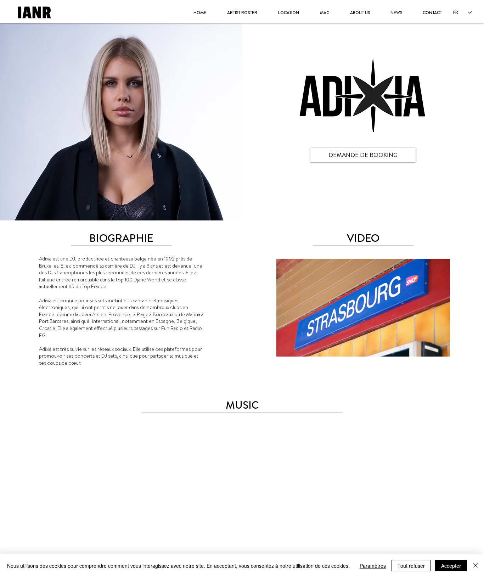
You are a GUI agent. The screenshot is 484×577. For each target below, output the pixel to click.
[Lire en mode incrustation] (430, 349)
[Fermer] (475, 565)
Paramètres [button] (373, 565)
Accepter (451, 565)
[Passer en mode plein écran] (443, 349)
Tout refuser (411, 565)
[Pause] (283, 349)
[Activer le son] (295, 349)
